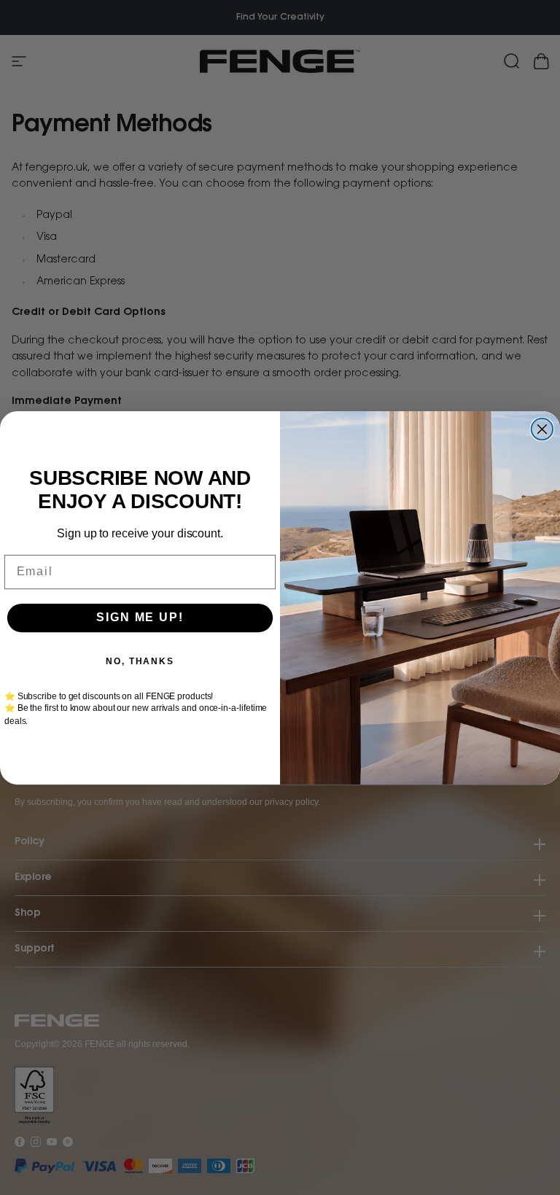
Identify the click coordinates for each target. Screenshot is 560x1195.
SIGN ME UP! (139, 617)
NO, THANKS (140, 660)
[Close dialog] (542, 429)
